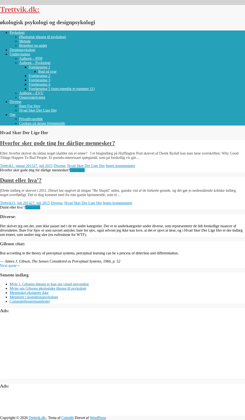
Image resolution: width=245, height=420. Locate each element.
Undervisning (20, 54)
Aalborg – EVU (31, 93)
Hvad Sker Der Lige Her (38, 110)
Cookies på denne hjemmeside (42, 123)
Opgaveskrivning (32, 97)
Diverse (15, 102)
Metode (25, 41)
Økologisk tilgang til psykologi (42, 37)
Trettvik (6, 166)
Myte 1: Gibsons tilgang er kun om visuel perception (49, 284)
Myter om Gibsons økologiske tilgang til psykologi (48, 288)
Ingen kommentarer (120, 166)
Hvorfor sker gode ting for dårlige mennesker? (57, 143)
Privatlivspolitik (31, 119)
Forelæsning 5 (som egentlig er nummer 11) (62, 89)
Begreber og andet (33, 45)
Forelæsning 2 (39, 76)
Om (12, 115)
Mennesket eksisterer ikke (29, 293)
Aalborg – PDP (31, 58)
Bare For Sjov (29, 106)
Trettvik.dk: (20, 9)
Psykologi (17, 32)
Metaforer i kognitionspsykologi (34, 297)
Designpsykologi (22, 50)
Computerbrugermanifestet (30, 301)
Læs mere (77, 170)
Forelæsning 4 (39, 84)
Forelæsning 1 (39, 67)
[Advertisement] (36, 348)
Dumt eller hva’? (21, 180)
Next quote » (10, 266)
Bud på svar (47, 71)
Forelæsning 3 (39, 80)
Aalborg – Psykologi (34, 63)
